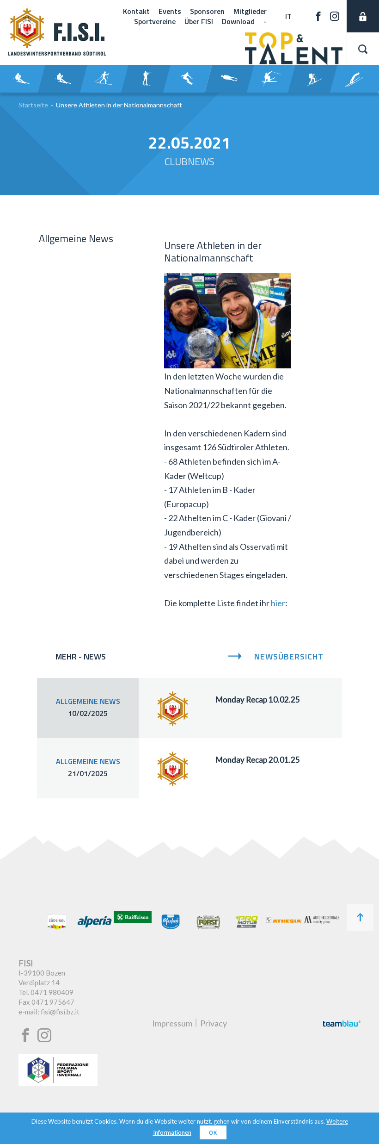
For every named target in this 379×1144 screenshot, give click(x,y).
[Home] (57, 52)
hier (278, 603)
